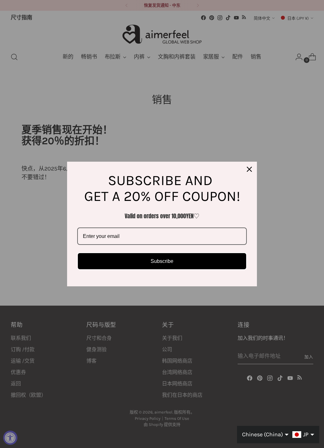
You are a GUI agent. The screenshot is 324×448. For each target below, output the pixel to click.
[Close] (249, 169)
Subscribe (162, 261)
